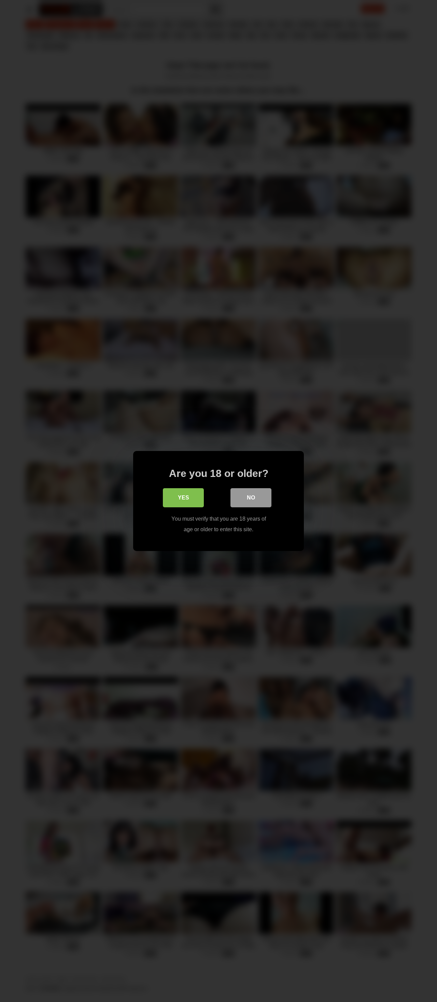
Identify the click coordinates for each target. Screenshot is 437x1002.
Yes (183, 497)
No (251, 497)
